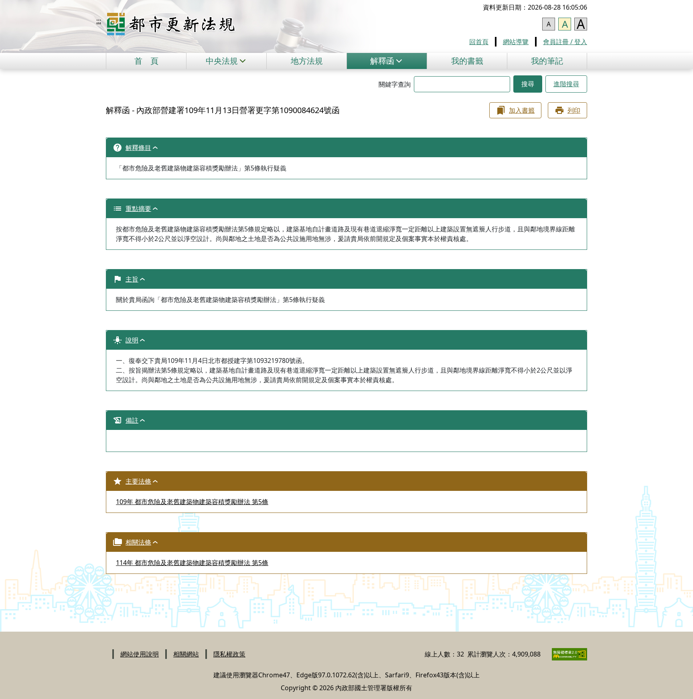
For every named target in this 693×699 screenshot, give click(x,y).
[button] (226, 61)
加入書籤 (522, 110)
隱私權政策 (229, 654)
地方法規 (307, 60)
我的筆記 (547, 60)
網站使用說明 (139, 654)
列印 (573, 110)
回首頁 (478, 41)
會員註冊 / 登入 (565, 41)
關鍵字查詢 (395, 84)
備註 (132, 420)
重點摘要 (138, 208)
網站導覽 (516, 41)
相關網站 (186, 654)
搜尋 (527, 83)
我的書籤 (467, 60)
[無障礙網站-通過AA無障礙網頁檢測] (564, 654)
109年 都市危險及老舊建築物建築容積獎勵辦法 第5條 (192, 501)
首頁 (146, 60)
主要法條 (138, 481)
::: (98, 20)
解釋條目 (138, 147)
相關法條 (138, 542)
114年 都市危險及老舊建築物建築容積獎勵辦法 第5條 (192, 562)
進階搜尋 (566, 83)
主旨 (132, 279)
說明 (132, 340)
